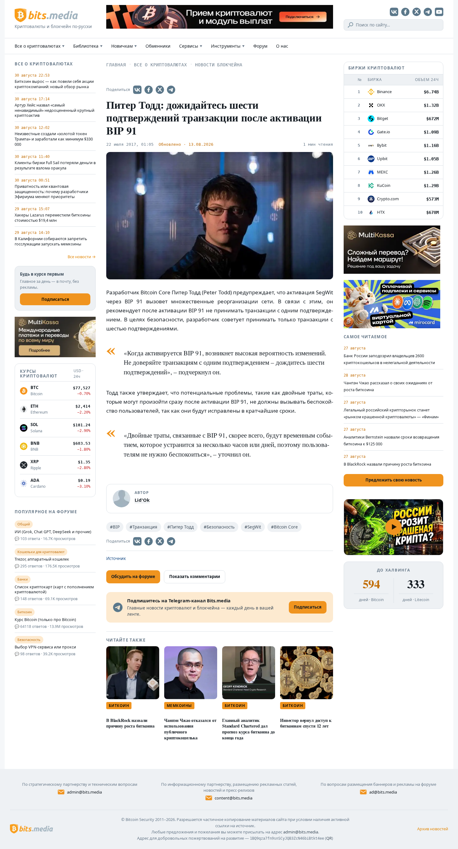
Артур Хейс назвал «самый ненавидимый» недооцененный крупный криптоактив (54, 110)
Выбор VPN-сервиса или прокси (45, 647)
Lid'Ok (142, 500)
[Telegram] (427, 11)
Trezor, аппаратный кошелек (42, 559)
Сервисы (190, 46)
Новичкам (124, 46)
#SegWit (253, 527)
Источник (116, 558)
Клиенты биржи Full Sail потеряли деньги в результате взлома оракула (55, 165)
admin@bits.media (84, 792)
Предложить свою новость (393, 480)
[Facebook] (405, 11)
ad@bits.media (383, 792)
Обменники (158, 46)
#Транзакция (143, 527)
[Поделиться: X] (159, 89)
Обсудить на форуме (133, 576)
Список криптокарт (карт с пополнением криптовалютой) (54, 590)
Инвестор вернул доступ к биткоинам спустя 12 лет (306, 723)
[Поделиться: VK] (137, 89)
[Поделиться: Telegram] (171, 89)
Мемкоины (179, 705)
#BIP (115, 527)
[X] (416, 11)
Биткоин (119, 705)
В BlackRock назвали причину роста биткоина (130, 723)
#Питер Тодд (180, 527)
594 (371, 584)
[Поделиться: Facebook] (148, 89)
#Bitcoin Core (284, 527)
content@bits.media (233, 798)
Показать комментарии (194, 576)
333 (415, 584)
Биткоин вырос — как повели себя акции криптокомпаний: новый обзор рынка (54, 84)
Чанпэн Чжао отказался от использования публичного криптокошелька (190, 729)
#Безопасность (219, 527)
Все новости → (82, 256)
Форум (260, 46)
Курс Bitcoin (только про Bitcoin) (45, 619)
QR (329, 838)
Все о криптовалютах (39, 46)
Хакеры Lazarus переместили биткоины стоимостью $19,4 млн (53, 218)
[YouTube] (439, 11)
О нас (282, 46)
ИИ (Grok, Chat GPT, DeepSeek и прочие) (53, 531)
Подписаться (55, 299)
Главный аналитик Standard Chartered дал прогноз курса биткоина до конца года (248, 729)
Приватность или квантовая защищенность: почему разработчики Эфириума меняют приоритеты (51, 192)
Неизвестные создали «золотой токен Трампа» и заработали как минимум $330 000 (54, 139)
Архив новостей (432, 829)
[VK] (394, 11)
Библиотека (88, 46)
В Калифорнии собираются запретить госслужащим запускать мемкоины (51, 241)
